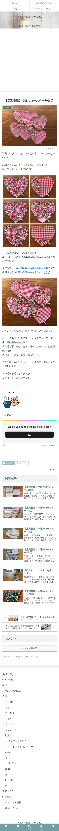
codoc (53, 445)
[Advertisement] (29, 59)
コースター (9, 463)
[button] (53, 643)
